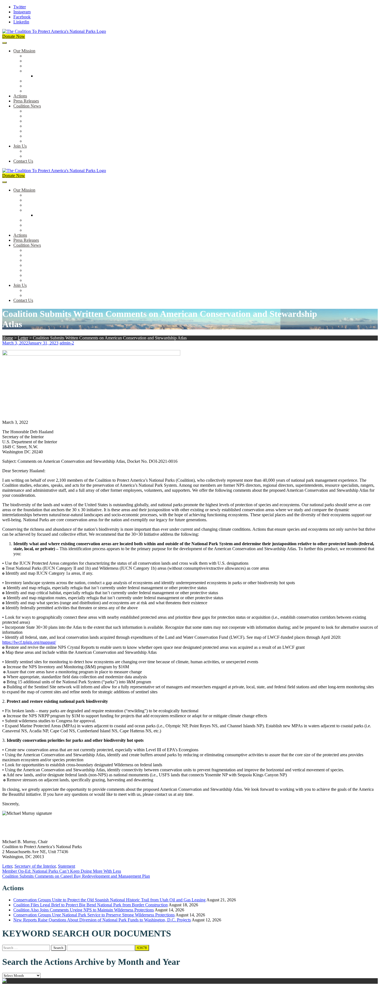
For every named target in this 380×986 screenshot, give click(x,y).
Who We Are (36, 60)
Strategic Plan (36, 86)
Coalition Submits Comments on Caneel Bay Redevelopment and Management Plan (76, 876)
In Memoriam (36, 141)
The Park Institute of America (50, 136)
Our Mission (24, 50)
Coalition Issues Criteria (45, 65)
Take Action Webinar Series (48, 126)
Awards (31, 91)
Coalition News (27, 106)
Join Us (20, 146)
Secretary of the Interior (35, 866)
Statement (66, 866)
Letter (23, 338)
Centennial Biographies (56, 76)
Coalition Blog (37, 131)
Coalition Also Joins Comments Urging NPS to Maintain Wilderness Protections (83, 909)
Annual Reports (38, 116)
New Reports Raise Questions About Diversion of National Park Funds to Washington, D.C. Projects (102, 920)
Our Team (33, 55)
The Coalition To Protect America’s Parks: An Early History (77, 70)
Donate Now (13, 36)
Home (7, 338)
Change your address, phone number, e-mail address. (70, 156)
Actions (20, 96)
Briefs (29, 111)
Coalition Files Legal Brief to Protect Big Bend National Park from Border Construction (90, 904)
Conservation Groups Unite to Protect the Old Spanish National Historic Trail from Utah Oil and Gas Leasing (109, 899)
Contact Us (23, 161)
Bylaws (31, 81)
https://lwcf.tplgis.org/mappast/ (29, 642)
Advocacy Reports (40, 121)
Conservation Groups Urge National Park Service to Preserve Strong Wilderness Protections (94, 914)
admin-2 (67, 343)
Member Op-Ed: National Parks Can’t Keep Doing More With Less (61, 871)
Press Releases (26, 101)
